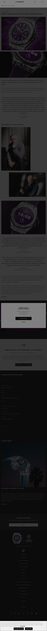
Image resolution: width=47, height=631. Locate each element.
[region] (23, 626)
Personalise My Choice (18, 628)
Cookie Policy (22, 626)
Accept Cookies (29, 628)
